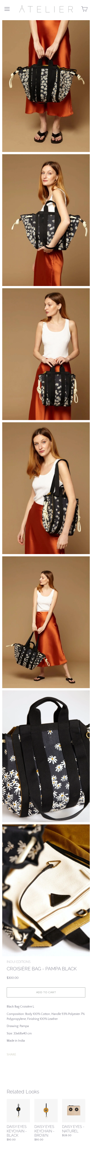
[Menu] (7, 9)
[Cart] (84, 9)
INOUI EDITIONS (18, 962)
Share (11, 1054)
